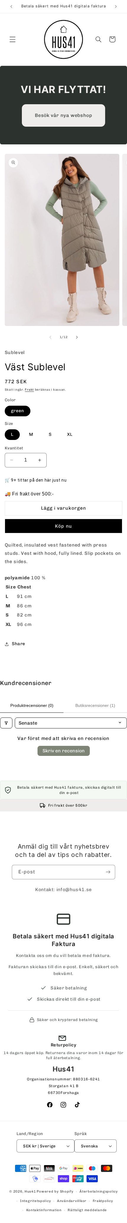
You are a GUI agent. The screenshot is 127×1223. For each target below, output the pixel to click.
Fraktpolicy (103, 1201)
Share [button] (18, 643)
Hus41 (30, 1191)
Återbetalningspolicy (98, 1191)
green (17, 410)
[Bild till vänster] (50, 337)
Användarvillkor (72, 1201)
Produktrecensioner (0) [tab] (31, 705)
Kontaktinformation (44, 1210)
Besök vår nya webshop (63, 115)
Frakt (29, 390)
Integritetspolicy (35, 1201)
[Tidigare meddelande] (11, 6)
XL (70, 434)
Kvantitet (14, 448)
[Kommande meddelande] (115, 6)
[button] (12, 39)
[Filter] (6, 723)
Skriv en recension (64, 751)
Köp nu (63, 526)
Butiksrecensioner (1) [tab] (95, 705)
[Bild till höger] (76, 337)
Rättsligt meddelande (87, 1210)
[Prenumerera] (108, 872)
